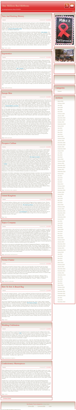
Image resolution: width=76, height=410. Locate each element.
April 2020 (60, 111)
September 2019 (62, 124)
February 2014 (61, 239)
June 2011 (60, 299)
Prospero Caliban (9, 143)
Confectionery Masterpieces (13, 363)
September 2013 (62, 250)
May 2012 (60, 281)
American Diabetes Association (11, 105)
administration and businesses (11, 254)
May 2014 (60, 233)
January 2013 (61, 266)
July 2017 (60, 175)
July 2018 (60, 152)
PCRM (5, 164)
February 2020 (61, 113)
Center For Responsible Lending (15, 28)
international (7, 190)
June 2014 (60, 231)
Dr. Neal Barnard (23, 211)
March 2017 (60, 183)
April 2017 (60, 181)
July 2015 (60, 221)
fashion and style (8, 137)
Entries (31, 406)
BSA (20, 333)
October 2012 (61, 272)
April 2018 (60, 157)
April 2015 (60, 227)
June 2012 (60, 279)
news (11, 190)
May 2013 (60, 258)
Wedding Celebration (10, 325)
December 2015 (61, 210)
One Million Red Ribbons (15, 5)
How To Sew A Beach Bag (13, 286)
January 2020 (61, 115)
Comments (41, 406)
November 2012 (61, 270)
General (4, 20)
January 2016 (61, 208)
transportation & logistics (9, 358)
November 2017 (61, 167)
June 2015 (60, 223)
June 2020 (60, 107)
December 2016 (61, 190)
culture (9, 48)
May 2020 (60, 109)
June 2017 (60, 177)
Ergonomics (7, 53)
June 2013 (60, 256)
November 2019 (61, 119)
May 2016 (60, 200)
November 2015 (61, 212)
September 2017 (62, 171)
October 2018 (61, 146)
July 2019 (60, 128)
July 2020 (60, 105)
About (73, 11)
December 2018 (61, 142)
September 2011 (61, 295)
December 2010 (61, 301)
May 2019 (60, 132)
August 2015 (61, 219)
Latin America (44, 32)
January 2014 (61, 241)
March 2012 (60, 285)
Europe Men (7, 93)
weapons (15, 190)
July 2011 (60, 297)
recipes (6, 394)
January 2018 (61, 163)
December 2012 (61, 268)
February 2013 (61, 264)
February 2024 (61, 103)
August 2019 (61, 126)
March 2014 (60, 237)
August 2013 (61, 252)
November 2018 (61, 144)
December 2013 (61, 243)
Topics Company (9, 222)
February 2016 (61, 206)
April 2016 (60, 202)
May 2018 (60, 154)
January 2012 (61, 289)
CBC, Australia (19, 68)
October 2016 (61, 192)
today (5, 217)
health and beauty (8, 87)
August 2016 (61, 194)
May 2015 (60, 225)
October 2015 (61, 214)
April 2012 (60, 283)
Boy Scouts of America (35, 156)
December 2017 (61, 165)
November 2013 (61, 245)
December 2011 (61, 291)
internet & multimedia (9, 281)
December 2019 (61, 117)
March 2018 (60, 159)
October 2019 (61, 121)
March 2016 (60, 204)
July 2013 (60, 254)
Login (50, 406)
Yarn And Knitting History (13, 16)
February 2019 (61, 138)
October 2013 (61, 248)
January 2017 (61, 188)
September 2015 (62, 216)
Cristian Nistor (46, 404)
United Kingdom (9, 195)
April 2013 (60, 260)
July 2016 (60, 196)
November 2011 (61, 293)
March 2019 (60, 136)
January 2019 (61, 140)
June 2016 (60, 198)
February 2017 (61, 186)
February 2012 (61, 287)
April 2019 (60, 134)
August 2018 (61, 150)
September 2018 (62, 148)
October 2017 (61, 169)
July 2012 (60, 276)
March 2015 (60, 229)
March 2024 (60, 101)
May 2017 (60, 179)
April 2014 (60, 235)
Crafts (5, 48)
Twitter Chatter (8, 259)
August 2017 (61, 173)
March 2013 (60, 262)
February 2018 (61, 161)
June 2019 (60, 130)
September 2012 (62, 274)
